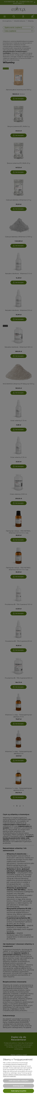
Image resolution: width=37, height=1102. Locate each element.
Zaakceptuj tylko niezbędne (18, 1081)
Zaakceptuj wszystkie (18, 1091)
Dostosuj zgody (18, 1086)
